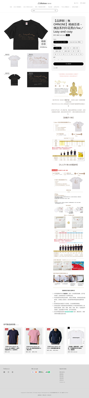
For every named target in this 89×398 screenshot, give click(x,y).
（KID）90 (57, 48)
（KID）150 (58, 51)
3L (80, 54)
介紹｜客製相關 (17, 7)
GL (55, 54)
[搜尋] (55, 10)
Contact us (62, 382)
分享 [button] (56, 68)
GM (78, 51)
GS (73, 51)
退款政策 (62, 378)
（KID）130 (75, 48)
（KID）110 (66, 48)
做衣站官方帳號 (69, 311)
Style (54, 39)
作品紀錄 (50, 7)
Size (54, 45)
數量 (54, 57)
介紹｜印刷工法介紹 (27, 7)
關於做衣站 (62, 372)
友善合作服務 (75, 7)
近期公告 (62, 380)
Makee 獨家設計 (65, 7)
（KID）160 (67, 51)
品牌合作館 (56, 7)
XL (72, 54)
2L (76, 54)
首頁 (11, 7)
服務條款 (62, 374)
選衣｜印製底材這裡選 (40, 7)
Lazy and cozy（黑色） (75, 42)
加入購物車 (68, 63)
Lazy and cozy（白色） (60, 42)
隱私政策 (44, 395)
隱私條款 (62, 376)
